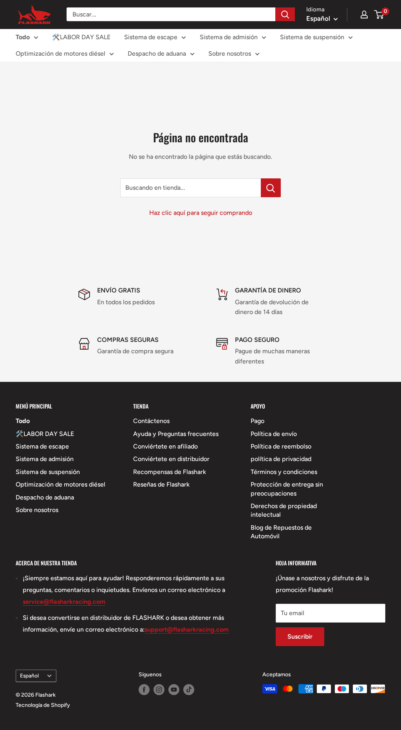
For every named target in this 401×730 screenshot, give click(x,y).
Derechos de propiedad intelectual (284, 510)
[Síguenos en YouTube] (173, 689)
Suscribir (299, 636)
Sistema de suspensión (312, 37)
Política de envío (274, 434)
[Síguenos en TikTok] (188, 689)
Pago (257, 421)
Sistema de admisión (229, 37)
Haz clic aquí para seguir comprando (200, 212)
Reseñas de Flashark (161, 484)
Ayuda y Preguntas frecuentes (176, 434)
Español (29, 675)
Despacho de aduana (157, 53)
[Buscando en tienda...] (271, 187)
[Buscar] (285, 14)
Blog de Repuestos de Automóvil (281, 532)
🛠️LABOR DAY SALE (81, 37)
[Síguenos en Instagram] (159, 689)
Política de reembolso (281, 446)
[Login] (364, 14)
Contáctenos (151, 421)
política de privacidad (281, 459)
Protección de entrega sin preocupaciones (287, 489)
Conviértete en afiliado (165, 446)
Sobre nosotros (229, 53)
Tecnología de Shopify (43, 705)
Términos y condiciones (284, 472)
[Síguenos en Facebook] (144, 689)
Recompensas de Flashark (169, 472)
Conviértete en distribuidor (171, 459)
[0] (379, 14)
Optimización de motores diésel (60, 53)
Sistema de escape (150, 37)
